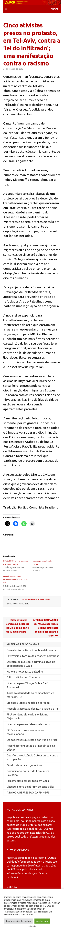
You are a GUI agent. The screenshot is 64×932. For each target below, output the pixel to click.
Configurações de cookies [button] (18, 921)
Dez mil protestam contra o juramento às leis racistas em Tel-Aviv (15, 579)
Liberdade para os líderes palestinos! (28, 724)
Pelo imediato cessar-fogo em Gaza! (28, 780)
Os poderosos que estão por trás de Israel (32, 739)
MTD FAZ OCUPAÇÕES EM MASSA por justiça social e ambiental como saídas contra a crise (45, 628)
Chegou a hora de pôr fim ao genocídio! (30, 786)
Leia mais (32, 926)
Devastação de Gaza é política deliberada (31, 650)
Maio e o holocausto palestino (25, 671)
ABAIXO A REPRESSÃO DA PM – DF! (28, 792)
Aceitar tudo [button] (42, 921)
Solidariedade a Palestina (36, 599)
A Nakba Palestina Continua (23, 677)
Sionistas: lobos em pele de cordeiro (28, 702)
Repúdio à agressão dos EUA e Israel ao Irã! (33, 708)
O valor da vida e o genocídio (24, 765)
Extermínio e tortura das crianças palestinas (33, 655)
